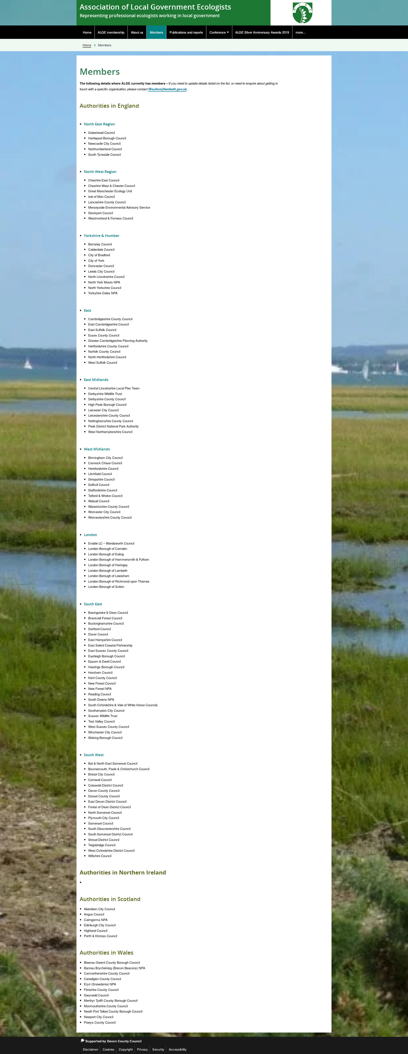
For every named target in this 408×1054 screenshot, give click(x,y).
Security (158, 1049)
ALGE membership (111, 32)
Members (156, 32)
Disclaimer (90, 1049)
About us (137, 32)
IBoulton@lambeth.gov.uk (167, 89)
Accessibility (178, 1049)
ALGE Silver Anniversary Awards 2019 (262, 32)
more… (301, 32)
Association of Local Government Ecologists (155, 7)
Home (87, 32)
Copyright (126, 1049)
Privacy (142, 1049)
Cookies (108, 1049)
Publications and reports (186, 32)
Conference (218, 32)
